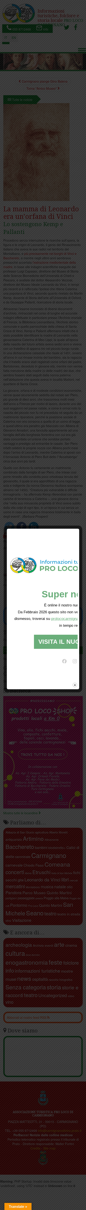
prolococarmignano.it (68, 619)
